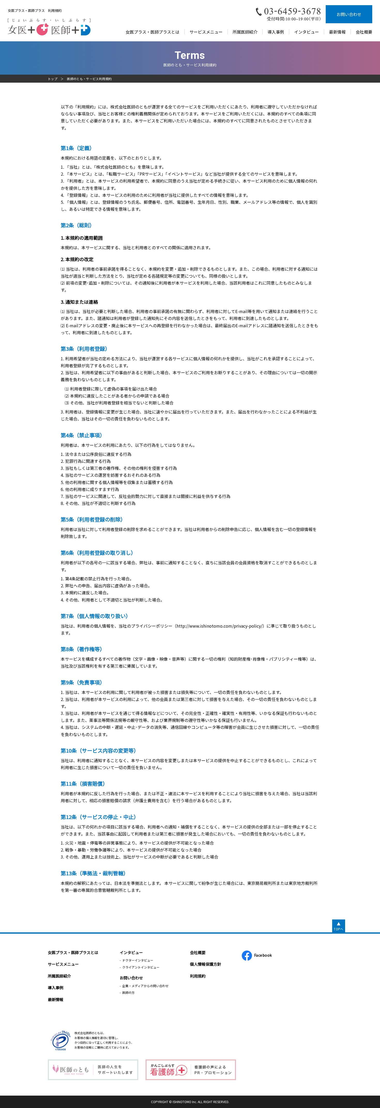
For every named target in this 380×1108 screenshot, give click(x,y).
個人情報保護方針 (205, 964)
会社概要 (364, 32)
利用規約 (198, 976)
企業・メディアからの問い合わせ (145, 986)
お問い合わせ (349, 14)
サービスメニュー (206, 32)
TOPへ (338, 929)
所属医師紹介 (245, 32)
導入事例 (276, 32)
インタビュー (306, 32)
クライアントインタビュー (140, 967)
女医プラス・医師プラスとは (152, 32)
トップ (52, 78)
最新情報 (337, 32)
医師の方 (128, 992)
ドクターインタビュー (137, 960)
